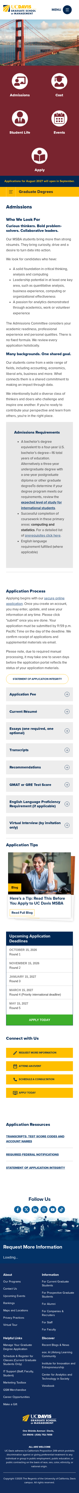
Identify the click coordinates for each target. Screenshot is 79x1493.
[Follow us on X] (26, 1209)
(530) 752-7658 (43, 1434)
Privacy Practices (13, 1317)
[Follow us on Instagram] (44, 1209)
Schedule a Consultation (36, 1079)
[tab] (39, 694)
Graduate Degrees (36, 191)
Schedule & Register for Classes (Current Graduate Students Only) (19, 1360)
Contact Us (10, 1288)
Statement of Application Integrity (37, 679)
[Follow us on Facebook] (17, 1209)
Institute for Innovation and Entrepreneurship (58, 1365)
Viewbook (48, 1386)
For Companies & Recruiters (53, 1313)
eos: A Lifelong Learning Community (57, 1354)
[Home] (19, 9)
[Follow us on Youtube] (53, 1209)
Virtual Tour (10, 1325)
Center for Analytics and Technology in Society (57, 1376)
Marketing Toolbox (14, 1382)
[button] (62, 9)
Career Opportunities (16, 1397)
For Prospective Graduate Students (58, 1295)
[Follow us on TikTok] (61, 1209)
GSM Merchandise (14, 1390)
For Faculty (49, 1329)
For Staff (47, 1322)
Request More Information (37, 1052)
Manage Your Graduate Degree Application (17, 1347)
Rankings (9, 1303)
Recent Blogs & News (55, 1345)
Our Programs (12, 1281)
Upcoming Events (14, 1296)
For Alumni (49, 1304)
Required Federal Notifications (32, 1154)
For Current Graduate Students (55, 1283)
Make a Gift (10, 1404)
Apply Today (39, 1020)
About (7, 1274)
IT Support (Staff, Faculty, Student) (18, 1373)
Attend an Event (30, 1066)
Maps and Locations (15, 1310)
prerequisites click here (43, 535)
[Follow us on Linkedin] (35, 1209)
